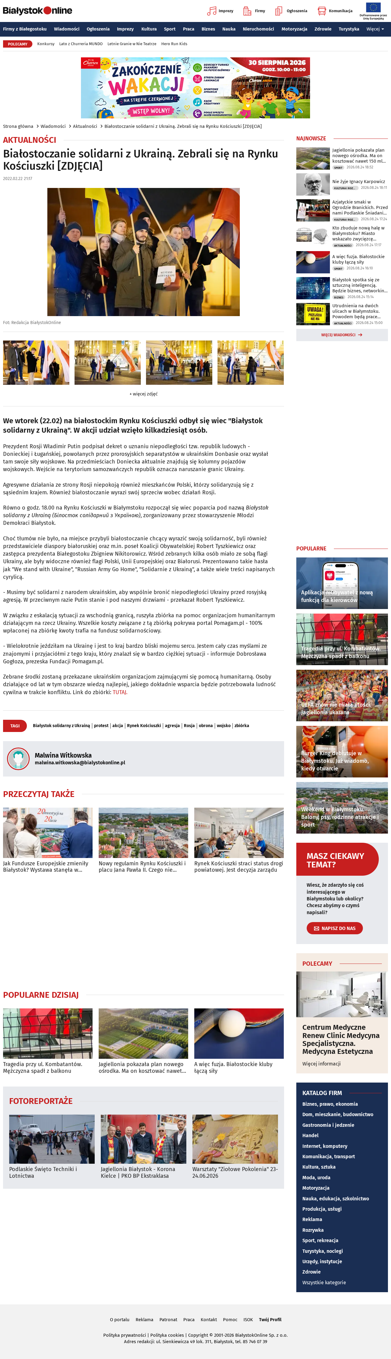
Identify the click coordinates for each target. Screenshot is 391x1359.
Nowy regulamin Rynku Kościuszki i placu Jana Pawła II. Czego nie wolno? (142, 867)
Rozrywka (313, 1230)
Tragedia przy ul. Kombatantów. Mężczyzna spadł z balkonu (42, 1067)
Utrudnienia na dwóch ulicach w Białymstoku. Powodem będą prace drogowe (356, 311)
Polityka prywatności (124, 1335)
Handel (310, 1135)
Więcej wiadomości (338, 335)
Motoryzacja (294, 29)
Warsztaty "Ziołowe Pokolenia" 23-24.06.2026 (235, 1172)
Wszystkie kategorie (324, 1282)
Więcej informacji (321, 1064)
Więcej (373, 29)
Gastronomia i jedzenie (328, 1125)
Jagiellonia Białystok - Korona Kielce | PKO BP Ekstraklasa (138, 1172)
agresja (172, 726)
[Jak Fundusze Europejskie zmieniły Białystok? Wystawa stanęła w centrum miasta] (48, 833)
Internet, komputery (324, 1146)
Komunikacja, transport (328, 1156)
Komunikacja (341, 11)
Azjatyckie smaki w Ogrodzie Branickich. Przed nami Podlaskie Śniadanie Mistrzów (360, 207)
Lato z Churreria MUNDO (81, 44)
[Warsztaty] (235, 1139)
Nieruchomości (258, 29)
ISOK (248, 1319)
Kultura (149, 29)
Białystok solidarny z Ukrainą (61, 726)
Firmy (260, 11)
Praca (188, 29)
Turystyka (349, 29)
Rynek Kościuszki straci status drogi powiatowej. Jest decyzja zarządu (238, 867)
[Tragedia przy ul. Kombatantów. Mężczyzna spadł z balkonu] (48, 1033)
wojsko (224, 726)
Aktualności (85, 126)
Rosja (189, 726)
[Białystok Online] (37, 11)
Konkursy (45, 44)
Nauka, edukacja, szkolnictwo (335, 1199)
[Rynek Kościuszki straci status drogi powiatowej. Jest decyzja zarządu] (239, 833)
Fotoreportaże (41, 1100)
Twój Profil (270, 1319)
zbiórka (242, 726)
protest (101, 726)
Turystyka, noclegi (322, 1251)
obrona (206, 726)
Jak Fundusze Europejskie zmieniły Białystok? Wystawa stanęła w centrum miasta (45, 867)
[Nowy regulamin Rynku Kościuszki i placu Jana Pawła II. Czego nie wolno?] (143, 833)
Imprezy (226, 11)
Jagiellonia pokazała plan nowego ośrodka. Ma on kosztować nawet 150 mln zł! (141, 1067)
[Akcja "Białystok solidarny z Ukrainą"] (36, 363)
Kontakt (209, 1319)
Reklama (312, 1219)
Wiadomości (66, 29)
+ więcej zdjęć (144, 394)
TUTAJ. (120, 692)
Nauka (229, 29)
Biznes (208, 29)
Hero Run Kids (174, 44)
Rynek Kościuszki (144, 726)
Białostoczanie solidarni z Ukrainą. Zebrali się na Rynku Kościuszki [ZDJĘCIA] (183, 126)
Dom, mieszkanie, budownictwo (337, 1114)
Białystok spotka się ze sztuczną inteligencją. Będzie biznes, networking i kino (359, 285)
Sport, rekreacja (320, 1240)
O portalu (120, 1319)
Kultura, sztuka (319, 1167)
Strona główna (18, 126)
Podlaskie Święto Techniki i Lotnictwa (43, 1172)
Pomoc (230, 1319)
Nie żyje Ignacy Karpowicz (358, 181)
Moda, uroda (316, 1178)
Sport (170, 29)
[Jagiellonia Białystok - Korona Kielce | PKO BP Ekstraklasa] (143, 1139)
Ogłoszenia (297, 11)
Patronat (168, 1319)
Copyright (198, 1335)
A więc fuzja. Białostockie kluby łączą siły (233, 1067)
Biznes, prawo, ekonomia (330, 1104)
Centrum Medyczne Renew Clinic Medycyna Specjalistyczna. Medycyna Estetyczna (341, 1039)
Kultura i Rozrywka (346, 188)
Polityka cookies (167, 1335)
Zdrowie (323, 29)
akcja (117, 726)
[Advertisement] (143, 931)
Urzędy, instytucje (322, 1261)
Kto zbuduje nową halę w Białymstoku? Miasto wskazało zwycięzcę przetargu (358, 233)
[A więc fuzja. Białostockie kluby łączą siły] (239, 1033)
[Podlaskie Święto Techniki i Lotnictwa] (52, 1139)
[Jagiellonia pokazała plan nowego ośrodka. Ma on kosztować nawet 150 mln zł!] (143, 1033)
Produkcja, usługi (322, 1209)
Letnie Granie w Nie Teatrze (132, 44)
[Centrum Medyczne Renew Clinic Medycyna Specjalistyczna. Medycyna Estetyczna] (342, 994)
